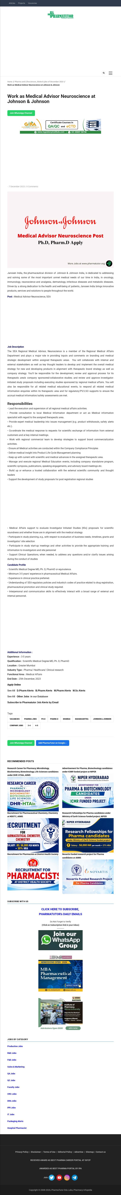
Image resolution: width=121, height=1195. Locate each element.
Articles (12, 3)
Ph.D (43, 719)
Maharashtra (81, 719)
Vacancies (32, 3)
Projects (21, 3)
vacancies (14, 719)
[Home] (60, 15)
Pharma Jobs (30, 719)
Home (9, 82)
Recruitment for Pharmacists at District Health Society (32, 854)
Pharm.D (54, 719)
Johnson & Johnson (102, 719)
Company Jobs (16, 725)
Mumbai (66, 719)
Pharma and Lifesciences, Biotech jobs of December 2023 (39, 82)
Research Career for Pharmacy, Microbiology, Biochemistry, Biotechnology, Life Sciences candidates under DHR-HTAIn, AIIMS (32, 771)
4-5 (36, 725)
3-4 (29, 725)
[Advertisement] (60, 43)
